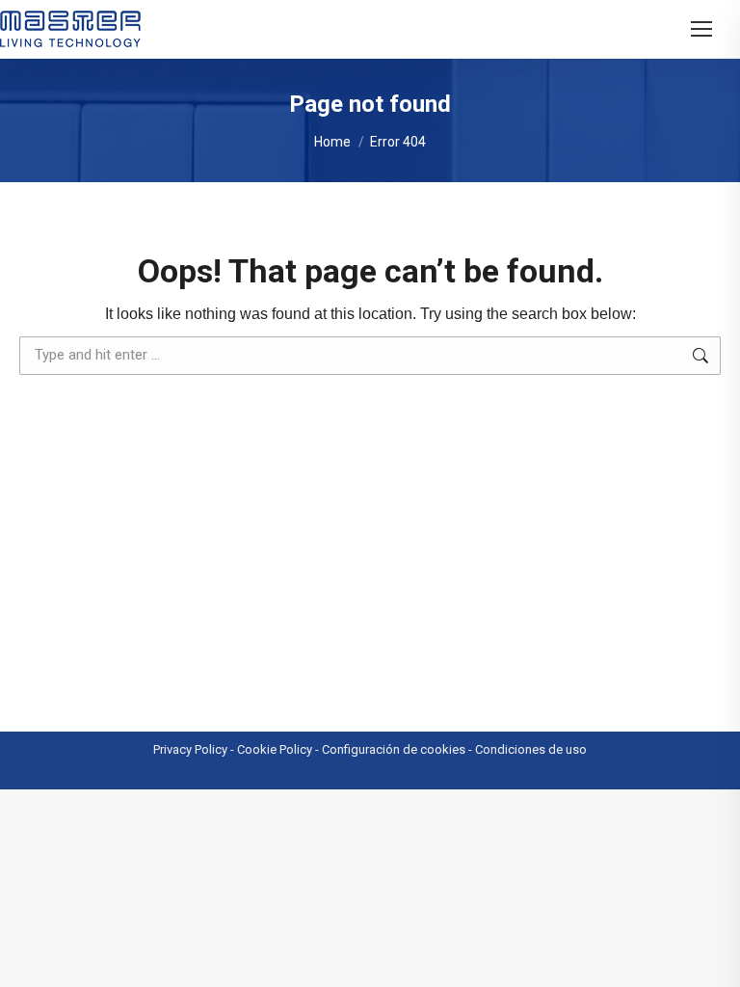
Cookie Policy (274, 749)
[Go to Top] (711, 958)
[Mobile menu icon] (701, 29)
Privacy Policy (190, 749)
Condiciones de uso (531, 749)
